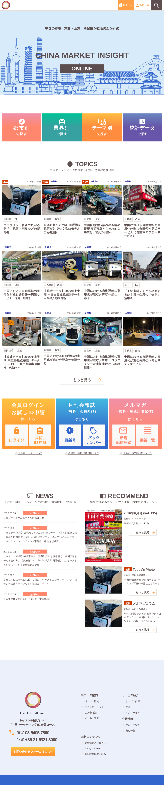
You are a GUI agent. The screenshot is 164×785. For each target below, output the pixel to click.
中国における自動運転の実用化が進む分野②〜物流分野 (62, 341)
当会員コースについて (30, 453)
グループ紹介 (133, 725)
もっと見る (82, 380)
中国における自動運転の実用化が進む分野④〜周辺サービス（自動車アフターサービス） (142, 209)
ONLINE (82, 68)
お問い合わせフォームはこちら (33, 751)
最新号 (70, 435)
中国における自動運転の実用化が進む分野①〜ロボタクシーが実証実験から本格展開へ (102, 341)
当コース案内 (92, 701)
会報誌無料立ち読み (95, 754)
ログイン (127, 5)
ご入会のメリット (94, 707)
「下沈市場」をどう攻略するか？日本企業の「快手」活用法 (142, 275)
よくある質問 (92, 718)
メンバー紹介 (133, 712)
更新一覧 (147, 435)
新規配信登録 (123, 435)
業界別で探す (62, 127)
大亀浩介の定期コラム (97, 743)
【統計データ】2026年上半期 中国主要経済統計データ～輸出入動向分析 (62, 275)
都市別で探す (21, 127)
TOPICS (40, 516)
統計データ (142, 127)
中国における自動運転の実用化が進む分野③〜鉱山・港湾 (102, 275)
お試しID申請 (40, 435)
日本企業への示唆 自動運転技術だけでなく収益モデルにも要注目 (62, 209)
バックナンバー (93, 435)
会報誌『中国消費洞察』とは (83, 453)
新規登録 (144, 5)
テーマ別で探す (102, 127)
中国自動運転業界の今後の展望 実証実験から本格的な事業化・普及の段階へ (102, 209)
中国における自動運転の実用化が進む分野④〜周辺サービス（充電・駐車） (22, 275)
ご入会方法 (91, 712)
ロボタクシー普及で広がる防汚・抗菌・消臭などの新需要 (22, 209)
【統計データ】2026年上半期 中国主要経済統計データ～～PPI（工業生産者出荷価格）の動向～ (22, 341)
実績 (128, 707)
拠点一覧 (130, 730)
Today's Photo (92, 748)
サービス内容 (133, 701)
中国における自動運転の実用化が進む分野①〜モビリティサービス (142, 341)
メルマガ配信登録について (137, 453)
